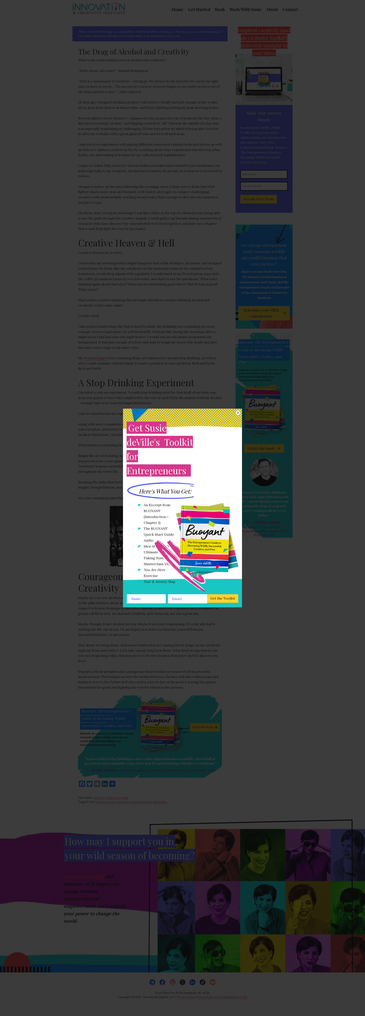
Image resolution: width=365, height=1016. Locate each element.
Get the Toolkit (222, 598)
